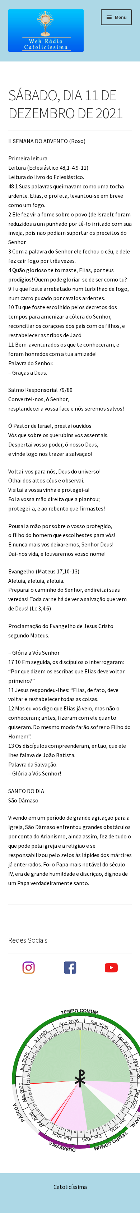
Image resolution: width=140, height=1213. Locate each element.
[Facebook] (69, 968)
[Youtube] (111, 968)
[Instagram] (29, 968)
